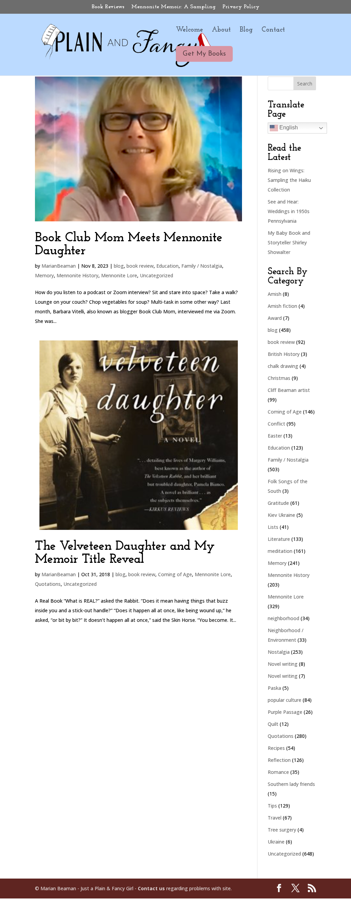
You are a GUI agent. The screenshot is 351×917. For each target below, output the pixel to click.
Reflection (279, 760)
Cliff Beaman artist (289, 390)
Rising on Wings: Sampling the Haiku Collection (289, 180)
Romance (278, 772)
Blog (246, 30)
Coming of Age (175, 574)
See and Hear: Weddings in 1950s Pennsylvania (289, 211)
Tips (272, 805)
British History (284, 354)
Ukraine (276, 841)
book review (140, 266)
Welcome (189, 30)
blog (119, 266)
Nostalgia (279, 652)
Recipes (276, 748)
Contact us (151, 888)
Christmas (279, 378)
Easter (275, 435)
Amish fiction (282, 306)
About (221, 30)
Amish (274, 294)
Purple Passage (285, 712)
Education (167, 266)
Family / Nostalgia (201, 266)
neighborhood (283, 618)
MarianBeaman (58, 266)
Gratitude (278, 503)
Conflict (276, 423)
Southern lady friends (291, 784)
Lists (273, 527)
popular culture (284, 700)
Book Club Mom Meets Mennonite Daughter (128, 244)
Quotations (48, 584)
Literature (279, 539)
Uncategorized (156, 275)
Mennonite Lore (119, 275)
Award (275, 318)
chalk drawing (283, 366)
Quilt (273, 724)
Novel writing (283, 664)
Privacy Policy (240, 7)
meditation (280, 551)
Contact (273, 30)
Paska (274, 688)
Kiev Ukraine (281, 515)
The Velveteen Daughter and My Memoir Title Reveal (125, 553)
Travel (274, 817)
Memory (44, 275)
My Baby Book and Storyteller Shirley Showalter (289, 242)
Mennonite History (77, 275)
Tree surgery (282, 829)
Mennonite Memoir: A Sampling (173, 7)
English (288, 127)
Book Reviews (108, 7)
